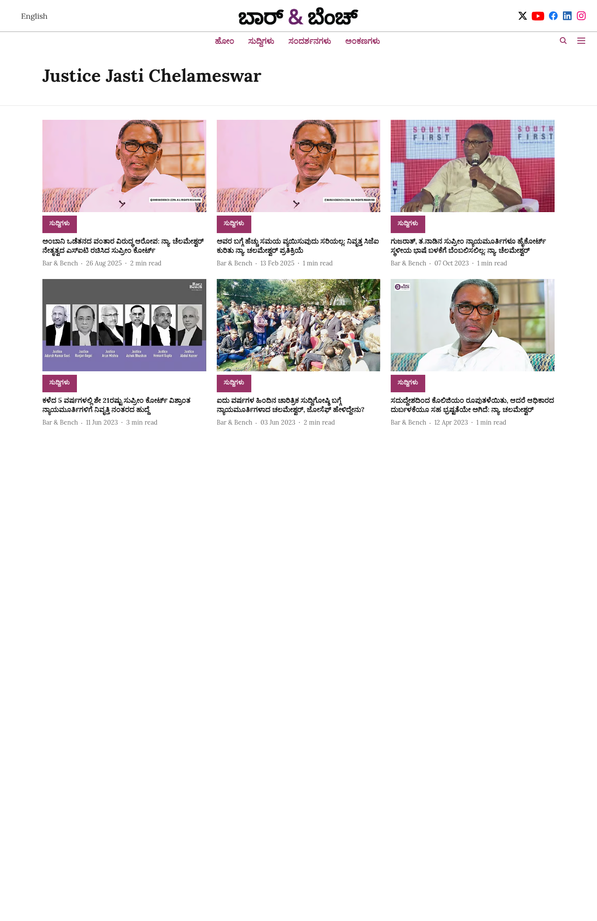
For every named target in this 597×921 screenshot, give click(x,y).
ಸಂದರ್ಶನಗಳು (309, 41)
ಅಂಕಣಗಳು (362, 41)
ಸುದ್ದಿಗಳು (261, 41)
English (34, 16)
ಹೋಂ (224, 41)
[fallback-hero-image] (124, 166)
